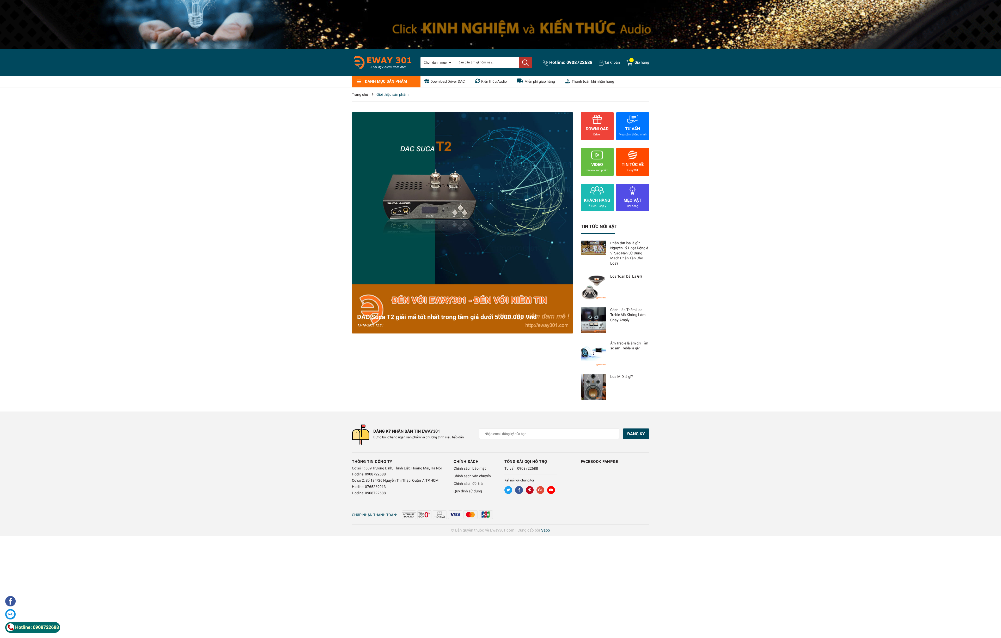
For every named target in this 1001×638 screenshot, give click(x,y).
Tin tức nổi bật (599, 226)
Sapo (545, 530)
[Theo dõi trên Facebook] (519, 490)
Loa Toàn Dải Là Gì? (626, 276)
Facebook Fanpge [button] (599, 461)
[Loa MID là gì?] (593, 387)
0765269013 (375, 487)
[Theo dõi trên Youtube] (551, 490)
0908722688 (579, 62)
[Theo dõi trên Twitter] (508, 490)
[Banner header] (500, 24)
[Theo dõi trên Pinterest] (530, 490)
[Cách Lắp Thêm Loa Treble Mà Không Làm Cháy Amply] (593, 320)
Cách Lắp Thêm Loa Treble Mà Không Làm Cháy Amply (627, 315)
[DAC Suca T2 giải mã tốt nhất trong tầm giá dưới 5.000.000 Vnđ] (462, 222)
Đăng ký (636, 433)
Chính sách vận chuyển (472, 476)
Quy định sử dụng (468, 491)
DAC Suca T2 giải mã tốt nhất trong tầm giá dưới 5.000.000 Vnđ (447, 317)
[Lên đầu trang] (992, 613)
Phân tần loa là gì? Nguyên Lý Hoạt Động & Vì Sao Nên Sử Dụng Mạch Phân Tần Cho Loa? (629, 253)
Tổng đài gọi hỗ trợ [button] (525, 461)
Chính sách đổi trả (468, 483)
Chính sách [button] (466, 461)
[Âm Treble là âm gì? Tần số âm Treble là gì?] (593, 353)
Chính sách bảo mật (470, 468)
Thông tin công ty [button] (372, 461)
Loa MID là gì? (621, 376)
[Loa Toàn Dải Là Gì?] (593, 287)
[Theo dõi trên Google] (540, 490)
